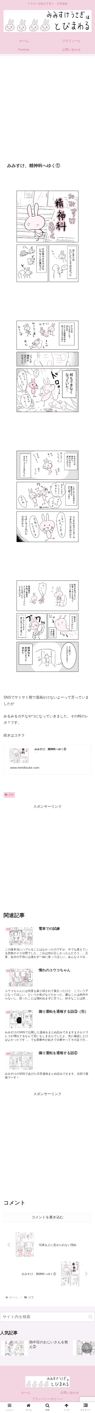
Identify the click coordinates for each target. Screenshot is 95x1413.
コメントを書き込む (47, 1217)
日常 (11, 794)
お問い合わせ (69, 1392)
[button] (90, 1316)
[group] (35, 1348)
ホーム (25, 1392)
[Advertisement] (47, 107)
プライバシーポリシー (47, 1399)
